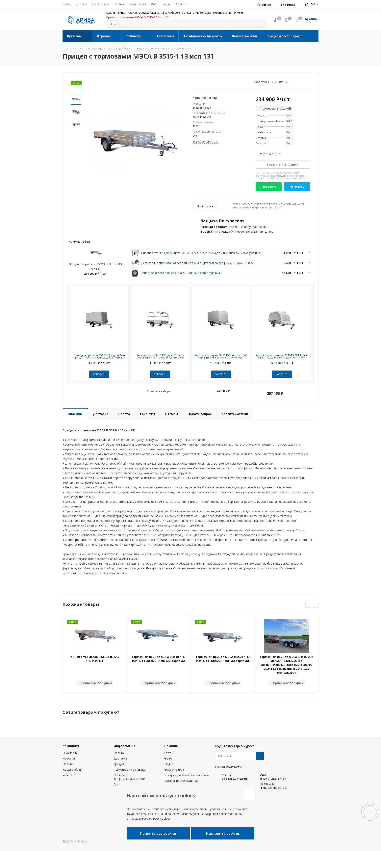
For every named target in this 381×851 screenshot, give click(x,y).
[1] (194, 81)
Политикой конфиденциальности (174, 809)
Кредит (119, 764)
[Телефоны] (298, 4)
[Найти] (262, 24)
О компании (71, 753)
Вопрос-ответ (174, 769)
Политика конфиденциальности (129, 777)
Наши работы (72, 769)
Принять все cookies (158, 833)
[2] (198, 81)
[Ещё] (312, 36)
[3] (202, 81)
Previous (309, 604)
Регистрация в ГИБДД (130, 769)
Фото (168, 758)
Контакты (69, 775)
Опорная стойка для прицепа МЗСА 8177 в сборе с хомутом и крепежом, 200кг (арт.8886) (202, 253)
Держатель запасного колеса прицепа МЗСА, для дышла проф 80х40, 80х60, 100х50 (197, 263)
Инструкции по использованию (186, 775)
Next (315, 604)
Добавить (99, 374)
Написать (297, 187)
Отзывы (68, 764)
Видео (169, 764)
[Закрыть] (249, 794)
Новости (69, 758)
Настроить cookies (223, 833)
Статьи (169, 753)
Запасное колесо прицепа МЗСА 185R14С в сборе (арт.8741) (181, 273)
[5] (210, 81)
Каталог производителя (181, 781)
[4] (206, 81)
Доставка (120, 758)
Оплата (119, 753)
